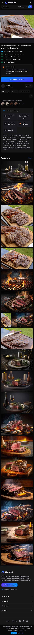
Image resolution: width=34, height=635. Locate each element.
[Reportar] (31, 96)
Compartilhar (26, 92)
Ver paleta (23, 104)
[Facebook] (20, 621)
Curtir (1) (7, 92)
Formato (22, 7)
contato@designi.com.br (10, 589)
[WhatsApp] (12, 621)
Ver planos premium (8, 585)
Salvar (15, 92)
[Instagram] (16, 621)
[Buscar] (30, 6)
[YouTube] (27, 621)
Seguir (30, 86)
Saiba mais (20, 633)
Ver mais (30, 158)
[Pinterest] (23, 621)
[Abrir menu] (2, 2)
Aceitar (13, 633)
